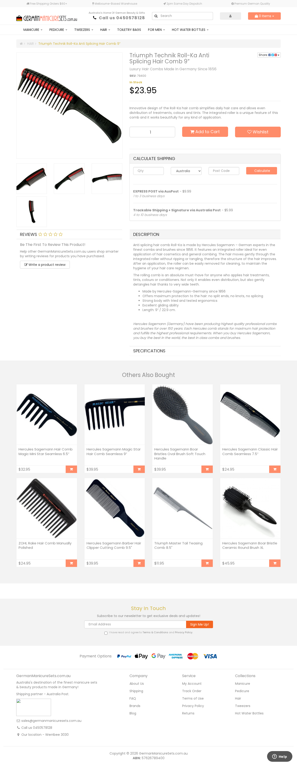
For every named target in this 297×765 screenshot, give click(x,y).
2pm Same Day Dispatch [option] (184, 4)
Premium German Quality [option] (252, 4)
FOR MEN (155, 29)
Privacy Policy (183, 632)
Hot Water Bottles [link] (249, 713)
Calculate (261, 170)
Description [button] (146, 234)
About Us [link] (136, 683)
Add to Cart (207, 132)
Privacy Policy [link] (193, 706)
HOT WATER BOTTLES (189, 29)
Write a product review (46, 264)
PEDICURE (57, 29)
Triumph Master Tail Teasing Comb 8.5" (178, 545)
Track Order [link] (191, 691)
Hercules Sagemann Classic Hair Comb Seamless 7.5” (250, 451)
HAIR (104, 29)
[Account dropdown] (230, 16)
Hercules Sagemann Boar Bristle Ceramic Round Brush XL (249, 545)
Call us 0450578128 (122, 18)
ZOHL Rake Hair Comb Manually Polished (45, 545)
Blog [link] (132, 713)
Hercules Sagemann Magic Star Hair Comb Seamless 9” (114, 451)
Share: (263, 55)
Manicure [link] (242, 683)
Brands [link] (134, 706)
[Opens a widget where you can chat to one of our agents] (279, 757)
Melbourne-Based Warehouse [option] (115, 4)
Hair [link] (238, 698)
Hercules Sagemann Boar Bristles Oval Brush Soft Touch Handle (179, 454)
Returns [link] (188, 713)
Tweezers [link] (242, 706)
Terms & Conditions (155, 632)
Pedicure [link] (242, 691)
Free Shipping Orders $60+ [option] (48, 4)
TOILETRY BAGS (129, 29)
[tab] (69, 234)
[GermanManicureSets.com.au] (46, 15)
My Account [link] (192, 683)
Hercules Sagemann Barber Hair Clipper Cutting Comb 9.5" (114, 545)
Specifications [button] (149, 351)
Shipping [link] (136, 691)
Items (265, 16)
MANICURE (31, 29)
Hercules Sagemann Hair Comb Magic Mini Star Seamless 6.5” (46, 451)
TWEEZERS (82, 29)
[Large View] (31, 178)
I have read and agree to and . (151, 632)
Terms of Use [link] (193, 698)
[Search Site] (156, 16)
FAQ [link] (132, 698)
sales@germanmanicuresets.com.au (51, 720)
